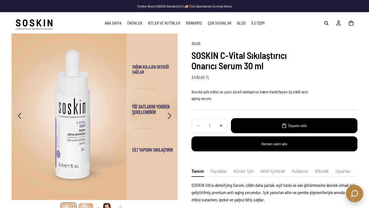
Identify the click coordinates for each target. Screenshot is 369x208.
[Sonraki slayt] (171, 116)
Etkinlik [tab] (322, 171)
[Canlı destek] (354, 193)
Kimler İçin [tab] (244, 171)
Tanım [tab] (197, 171)
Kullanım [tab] (300, 171)
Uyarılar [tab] (343, 171)
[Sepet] (351, 23)
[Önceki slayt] (18, 116)
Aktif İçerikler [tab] (272, 171)
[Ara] (326, 23)
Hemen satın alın (274, 143)
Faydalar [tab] (218, 171)
